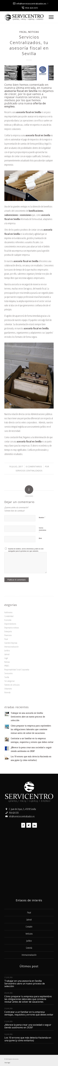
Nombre (42, 517)
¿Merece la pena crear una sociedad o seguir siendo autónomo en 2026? (27, 1026)
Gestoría (29, 947)
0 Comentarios (34, 466)
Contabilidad (8, 616)
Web (40, 538)
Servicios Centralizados (29, 470)
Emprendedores (10, 623)
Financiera (8, 635)
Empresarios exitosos (11, 627)
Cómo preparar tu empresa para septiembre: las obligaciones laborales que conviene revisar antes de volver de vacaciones (31, 729)
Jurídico (7, 650)
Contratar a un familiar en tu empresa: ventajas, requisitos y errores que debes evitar (28, 1013)
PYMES (6, 665)
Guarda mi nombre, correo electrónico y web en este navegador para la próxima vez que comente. (26, 550)
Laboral (6, 654)
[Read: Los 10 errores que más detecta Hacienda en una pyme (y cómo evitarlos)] (6, 757)
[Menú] (50, 17)
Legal (6, 658)
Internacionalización (11, 646)
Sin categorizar (9, 681)
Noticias (33, 31)
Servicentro (8, 673)
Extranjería (8, 631)
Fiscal (23, 31)
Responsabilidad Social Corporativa (16, 669)
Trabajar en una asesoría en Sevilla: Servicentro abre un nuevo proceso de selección (28, 717)
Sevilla (6, 677)
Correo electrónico (42, 530)
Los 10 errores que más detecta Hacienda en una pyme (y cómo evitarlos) (27, 1039)
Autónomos (8, 612)
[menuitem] (30, 3)
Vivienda (7, 692)
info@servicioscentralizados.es (31, 3)
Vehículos (29, 933)
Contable (29, 926)
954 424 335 (31, 7)
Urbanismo (8, 688)
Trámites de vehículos (12, 684)
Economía (7, 620)
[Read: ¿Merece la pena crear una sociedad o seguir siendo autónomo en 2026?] (6, 748)
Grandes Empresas (10, 642)
